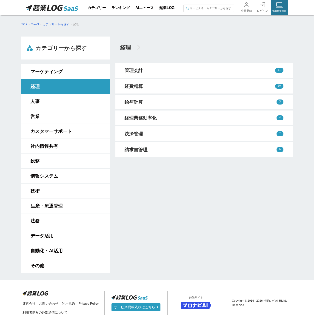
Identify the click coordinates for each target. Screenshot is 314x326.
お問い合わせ (48, 303)
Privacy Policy (89, 303)
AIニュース (144, 8)
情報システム (44, 176)
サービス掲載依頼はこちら (135, 307)
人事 (35, 101)
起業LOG (166, 8)
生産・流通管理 (47, 205)
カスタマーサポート (51, 131)
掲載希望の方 (279, 11)
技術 (35, 190)
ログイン (262, 10)
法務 (35, 220)
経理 (35, 86)
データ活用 (42, 235)
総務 (35, 161)
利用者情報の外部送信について (45, 312)
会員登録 (246, 10)
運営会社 (29, 303)
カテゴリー (97, 8)
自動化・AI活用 (47, 250)
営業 (35, 116)
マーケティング (47, 71)
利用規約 (68, 303)
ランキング (120, 8)
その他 (37, 265)
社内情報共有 (44, 146)
